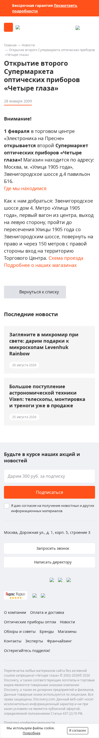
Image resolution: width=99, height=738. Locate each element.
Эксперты (34, 640)
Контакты (12, 640)
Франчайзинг (59, 640)
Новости (28, 45)
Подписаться (49, 492)
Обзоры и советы (20, 631)
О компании (15, 612)
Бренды (47, 631)
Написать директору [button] (52, 562)
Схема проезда (66, 258)
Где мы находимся (25, 188)
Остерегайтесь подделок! (27, 650)
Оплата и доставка (47, 612)
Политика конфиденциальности (29, 722)
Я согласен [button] (77, 730)
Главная (10, 45)
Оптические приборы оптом (30, 621)
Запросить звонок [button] (52, 548)
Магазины (67, 631)
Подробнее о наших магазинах (40, 265)
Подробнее (31, 733)
